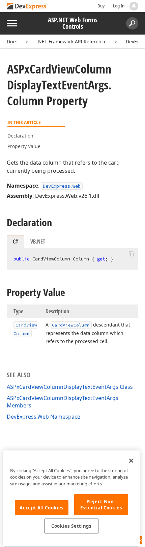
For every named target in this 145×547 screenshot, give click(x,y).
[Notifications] (133, 6)
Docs (12, 41)
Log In (118, 6)
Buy (101, 6)
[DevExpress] (27, 7)
